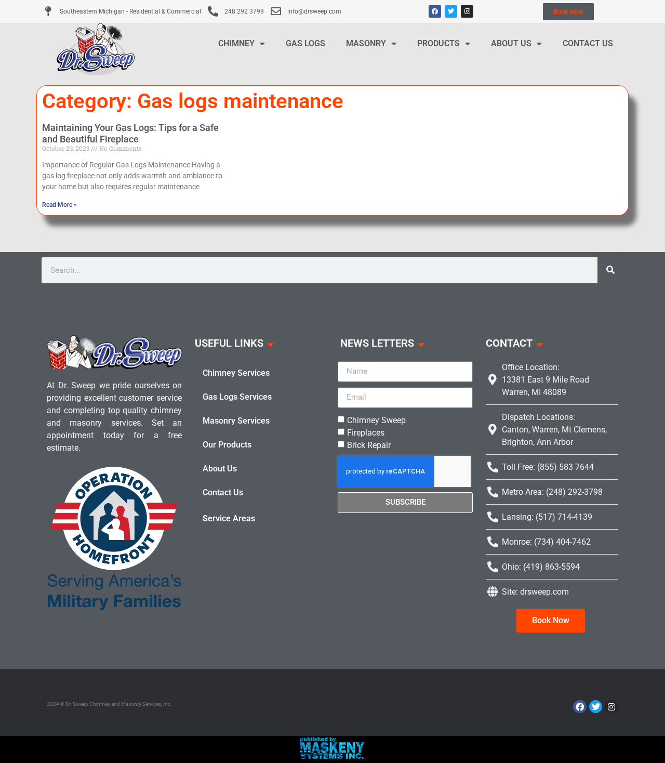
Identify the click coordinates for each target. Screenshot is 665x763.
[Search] (610, 270)
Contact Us (588, 43)
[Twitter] (451, 11)
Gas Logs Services (237, 397)
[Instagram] (467, 11)
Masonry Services (236, 421)
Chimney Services (236, 373)
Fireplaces (365, 432)
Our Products (227, 445)
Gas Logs (305, 43)
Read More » (59, 204)
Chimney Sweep (376, 420)
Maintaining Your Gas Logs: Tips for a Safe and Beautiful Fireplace (130, 133)
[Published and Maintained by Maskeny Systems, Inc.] (332, 756)
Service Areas (229, 518)
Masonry (366, 43)
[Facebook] (435, 11)
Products (438, 43)
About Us (511, 43)
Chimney (236, 43)
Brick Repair (369, 445)
